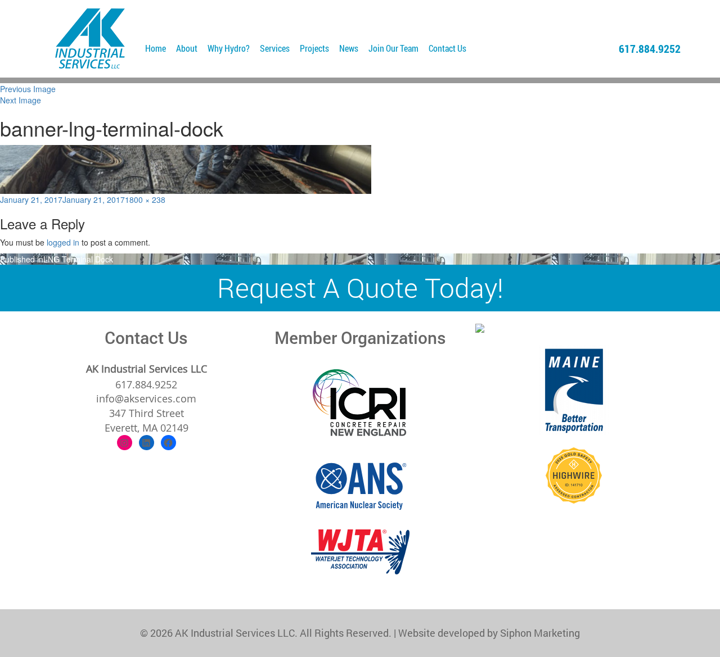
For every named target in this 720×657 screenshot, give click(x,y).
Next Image (20, 100)
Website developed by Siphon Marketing (489, 633)
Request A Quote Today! (360, 287)
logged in (63, 242)
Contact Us (447, 48)
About (186, 48)
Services (275, 48)
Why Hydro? (229, 48)
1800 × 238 (145, 199)
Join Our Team (393, 48)
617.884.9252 (650, 48)
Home (155, 48)
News (348, 48)
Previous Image (28, 88)
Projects (314, 48)
